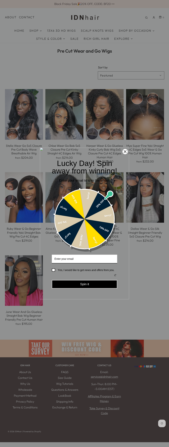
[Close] (125, 152)
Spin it (84, 284)
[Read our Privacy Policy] (115, 275)
